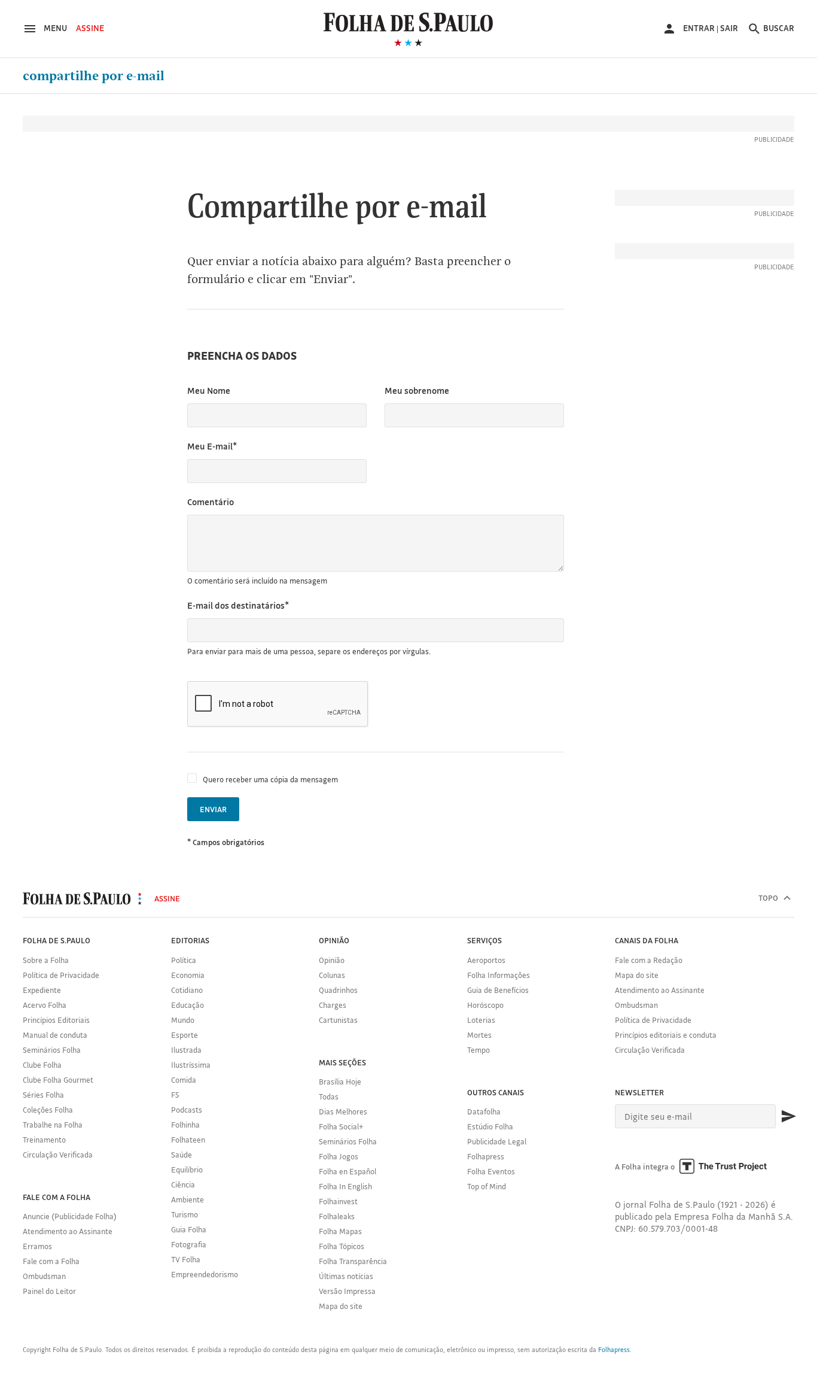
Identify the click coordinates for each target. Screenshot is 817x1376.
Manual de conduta (55, 1034)
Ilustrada (186, 1049)
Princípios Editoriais (56, 1019)
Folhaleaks (337, 1216)
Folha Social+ (341, 1126)
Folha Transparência (353, 1261)
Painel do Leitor (49, 1291)
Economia (188, 975)
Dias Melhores (343, 1111)
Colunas (332, 975)
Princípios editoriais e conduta (666, 1034)
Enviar (213, 809)
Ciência (183, 1184)
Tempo (478, 1049)
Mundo (182, 1019)
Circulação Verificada (58, 1154)
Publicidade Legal (496, 1141)
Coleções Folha (48, 1109)
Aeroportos (486, 960)
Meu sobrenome (417, 390)
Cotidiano (187, 990)
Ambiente (187, 1199)
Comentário (210, 502)
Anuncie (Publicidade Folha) (70, 1216)
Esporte (184, 1034)
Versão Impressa (347, 1291)
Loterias (481, 1019)
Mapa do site (340, 1306)
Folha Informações (498, 975)
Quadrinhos (338, 990)
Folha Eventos (491, 1171)
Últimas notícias (346, 1276)
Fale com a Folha (51, 1261)
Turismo (184, 1214)
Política (183, 960)
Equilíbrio (187, 1169)
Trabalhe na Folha (53, 1124)
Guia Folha (188, 1229)
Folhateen (188, 1139)
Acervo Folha (44, 1005)
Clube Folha (42, 1064)
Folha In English (345, 1186)
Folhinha (185, 1124)
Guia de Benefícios (498, 990)
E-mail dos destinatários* (238, 605)
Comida (183, 1079)
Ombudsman (44, 1276)
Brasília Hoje (340, 1081)
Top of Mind (486, 1186)
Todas (329, 1096)
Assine (90, 28)
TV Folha (185, 1259)
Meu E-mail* (212, 446)
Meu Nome (208, 390)
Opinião (332, 960)
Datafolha (484, 1111)
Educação (187, 1005)
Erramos (37, 1246)
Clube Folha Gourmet (58, 1079)
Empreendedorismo (204, 1274)
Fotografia (188, 1244)
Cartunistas (338, 1019)
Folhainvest (338, 1201)
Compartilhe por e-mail (93, 76)
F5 (175, 1094)
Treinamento (44, 1139)
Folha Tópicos (341, 1246)
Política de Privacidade (61, 975)
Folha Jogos (338, 1156)
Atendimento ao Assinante (67, 1231)
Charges (332, 1005)
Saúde (181, 1154)
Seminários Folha (52, 1049)
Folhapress (485, 1156)
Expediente (42, 990)
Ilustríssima (191, 1064)
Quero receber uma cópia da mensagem (270, 779)
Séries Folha (43, 1094)
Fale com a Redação (648, 960)
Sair (729, 28)
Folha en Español (347, 1171)
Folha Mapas (340, 1231)
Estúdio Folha (490, 1126)
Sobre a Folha (46, 960)
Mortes (479, 1034)
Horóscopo (485, 1005)
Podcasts (186, 1109)
